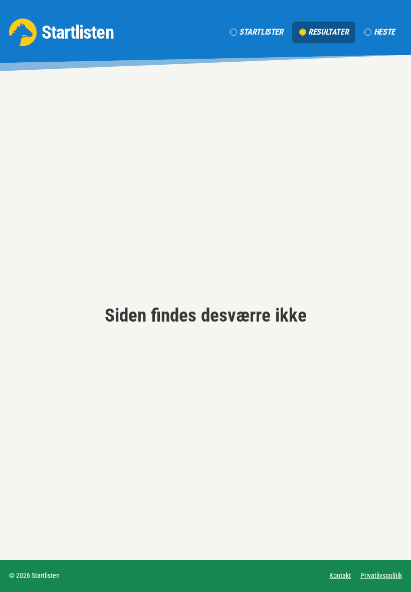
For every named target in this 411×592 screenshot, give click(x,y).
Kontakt (340, 575)
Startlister (261, 32)
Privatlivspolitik (381, 575)
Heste (384, 32)
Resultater (328, 32)
